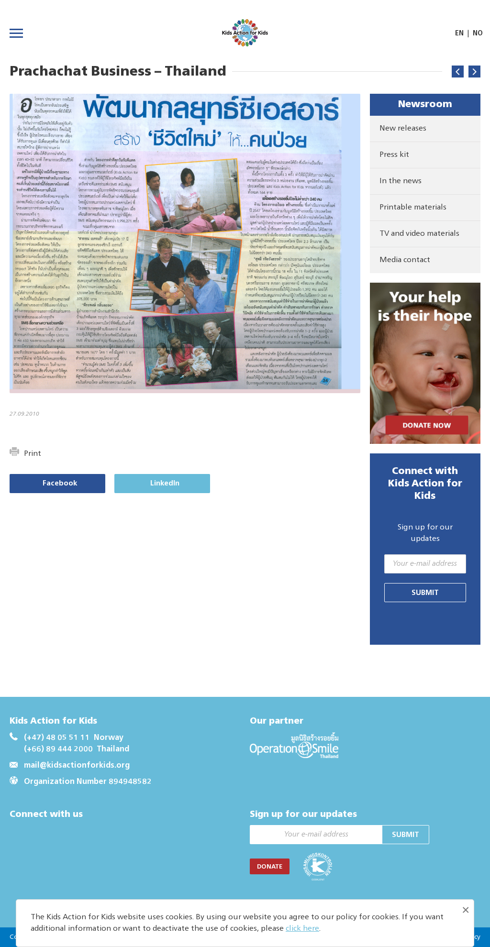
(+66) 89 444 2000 (58, 749)
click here (302, 929)
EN (459, 33)
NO (478, 33)
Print (32, 454)
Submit (425, 592)
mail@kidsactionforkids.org (77, 766)
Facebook (60, 483)
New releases (402, 128)
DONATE (269, 867)
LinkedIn (164, 483)
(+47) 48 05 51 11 (57, 738)
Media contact (404, 260)
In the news (400, 181)
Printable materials (412, 207)
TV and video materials (419, 234)
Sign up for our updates (425, 533)
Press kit (394, 155)
